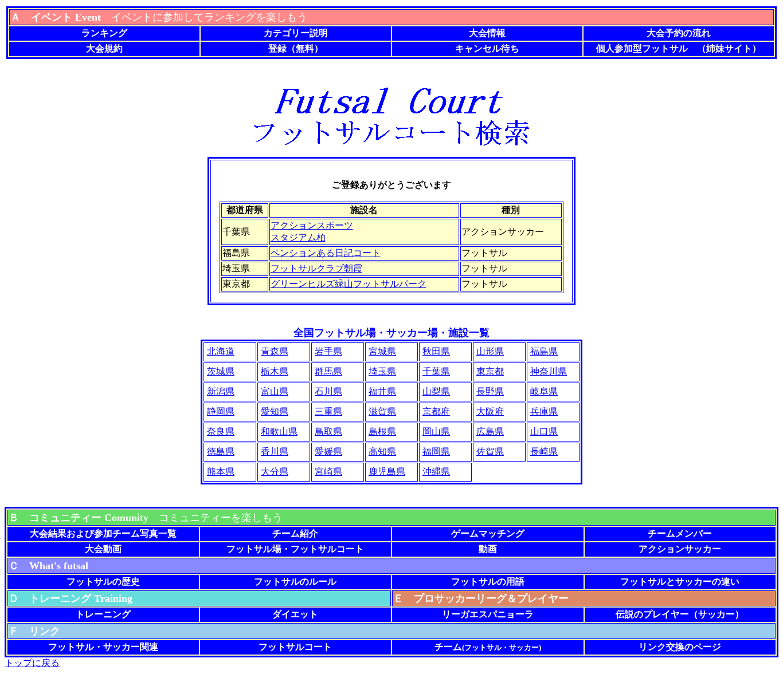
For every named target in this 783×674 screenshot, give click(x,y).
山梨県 (436, 391)
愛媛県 (328, 451)
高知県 (382, 451)
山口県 (544, 431)
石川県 (328, 391)
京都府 (436, 411)
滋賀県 (382, 411)
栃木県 (274, 371)
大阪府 (490, 411)
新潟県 (220, 391)
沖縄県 (436, 471)
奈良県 (220, 431)
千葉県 (436, 371)
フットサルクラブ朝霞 (316, 268)
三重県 (328, 411)
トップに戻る (32, 663)
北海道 (220, 351)
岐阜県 (544, 391)
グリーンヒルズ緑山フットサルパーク (348, 284)
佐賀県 (490, 451)
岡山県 (436, 431)
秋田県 (436, 351)
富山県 (274, 391)
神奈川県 (548, 371)
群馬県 (328, 371)
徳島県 (220, 451)
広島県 (490, 431)
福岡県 (436, 451)
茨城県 (220, 371)
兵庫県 (544, 411)
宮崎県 (328, 471)
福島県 (544, 351)
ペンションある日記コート (326, 253)
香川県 (274, 451)
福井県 (382, 391)
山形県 (490, 351)
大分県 (274, 471)
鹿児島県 (387, 471)
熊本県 (220, 471)
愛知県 (274, 411)
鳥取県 (328, 431)
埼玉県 (382, 371)
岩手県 (328, 351)
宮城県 (382, 351)
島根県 (382, 431)
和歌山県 (279, 431)
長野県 (490, 391)
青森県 (274, 351)
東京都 (490, 371)
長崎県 (544, 451)
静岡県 (220, 411)
